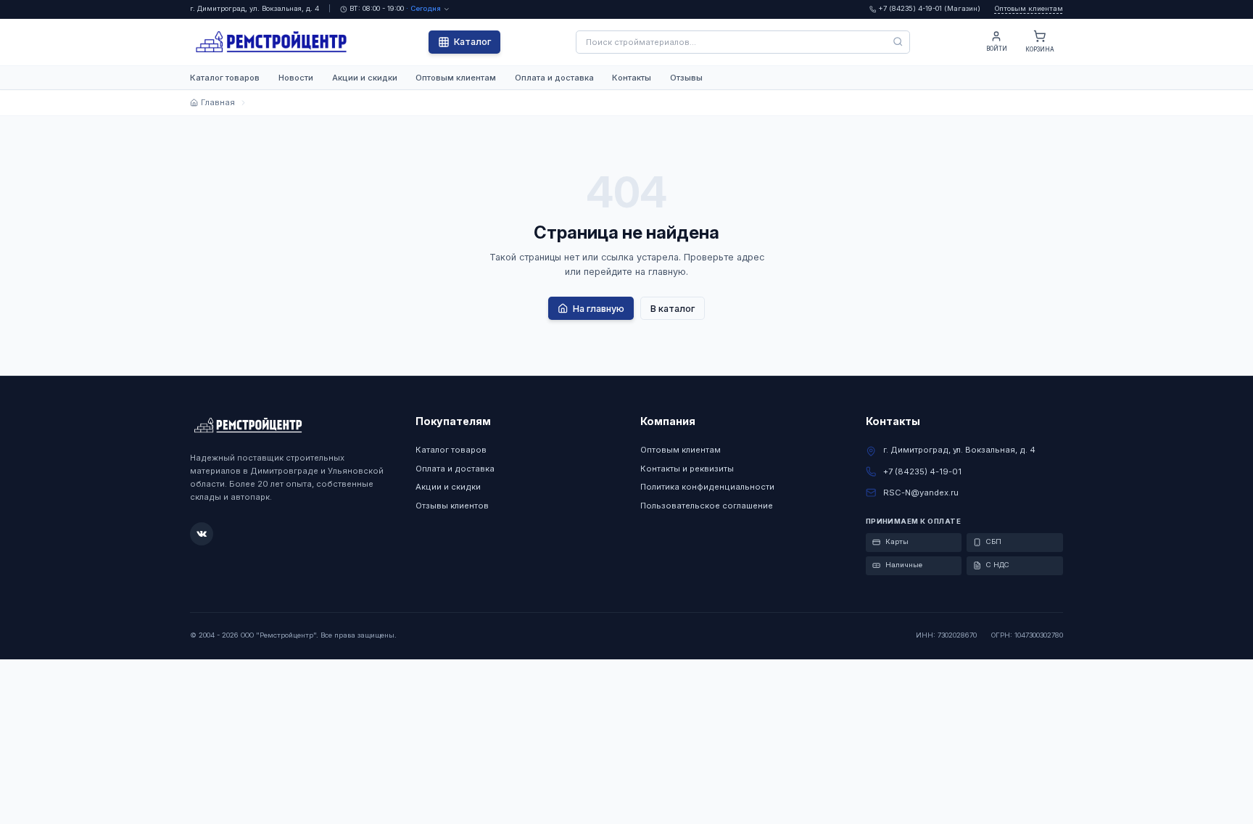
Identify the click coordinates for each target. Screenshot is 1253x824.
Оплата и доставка (554, 78)
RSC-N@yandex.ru (921, 492)
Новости (295, 78)
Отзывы (686, 78)
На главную (598, 308)
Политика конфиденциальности (707, 487)
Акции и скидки (364, 78)
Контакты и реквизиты (687, 469)
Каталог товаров (225, 78)
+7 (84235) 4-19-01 (922, 471)
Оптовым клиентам (1029, 8)
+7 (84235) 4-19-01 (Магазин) (929, 8)
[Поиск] (898, 42)
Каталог (472, 41)
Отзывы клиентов (452, 505)
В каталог (672, 308)
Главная (217, 102)
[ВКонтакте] (201, 533)
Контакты (631, 78)
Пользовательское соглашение (706, 505)
